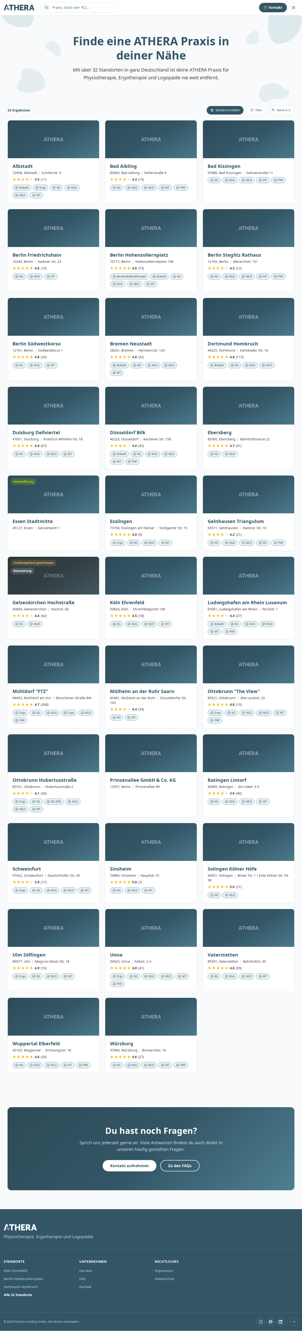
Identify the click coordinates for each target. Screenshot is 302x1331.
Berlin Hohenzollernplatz (23, 1278)
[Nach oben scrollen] (294, 1322)
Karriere (85, 1270)
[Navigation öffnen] (293, 7)
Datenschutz (165, 1278)
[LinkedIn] (280, 1322)
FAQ (82, 1278)
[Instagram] (260, 1322)
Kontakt (275, 7)
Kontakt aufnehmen (129, 1165)
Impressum (164, 1270)
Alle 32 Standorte (18, 1295)
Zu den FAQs (180, 1165)
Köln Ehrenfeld (15, 1270)
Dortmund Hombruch (21, 1286)
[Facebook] (270, 1322)
